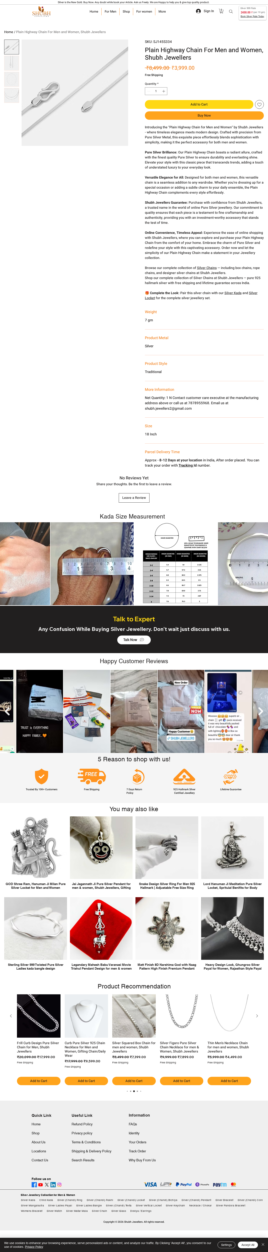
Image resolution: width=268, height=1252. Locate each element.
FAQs (133, 1124)
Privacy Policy (34, 1246)
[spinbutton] (156, 91)
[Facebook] (34, 1184)
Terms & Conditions (86, 1142)
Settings (226, 1245)
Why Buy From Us (142, 1160)
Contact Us (40, 1160)
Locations (39, 1151)
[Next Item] (260, 711)
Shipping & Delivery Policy (91, 1151)
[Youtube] (40, 1184)
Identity (134, 1133)
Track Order (137, 1151)
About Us (38, 1142)
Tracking (186, 465)
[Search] (231, 11)
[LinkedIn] (53, 1184)
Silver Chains (207, 267)
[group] (134, 1040)
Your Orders (137, 1142)
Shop (36, 1133)
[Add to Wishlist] (259, 104)
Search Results (83, 1160)
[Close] (262, 1245)
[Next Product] (257, 1015)
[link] (221, 11)
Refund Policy (82, 1124)
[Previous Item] (7, 711)
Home (8, 32)
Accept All (247, 1245)
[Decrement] (148, 91)
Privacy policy (82, 1133)
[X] (46, 1184)
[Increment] (164, 91)
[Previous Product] (10, 1015)
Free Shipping (154, 75)
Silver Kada (233, 293)
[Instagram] (59, 1184)
